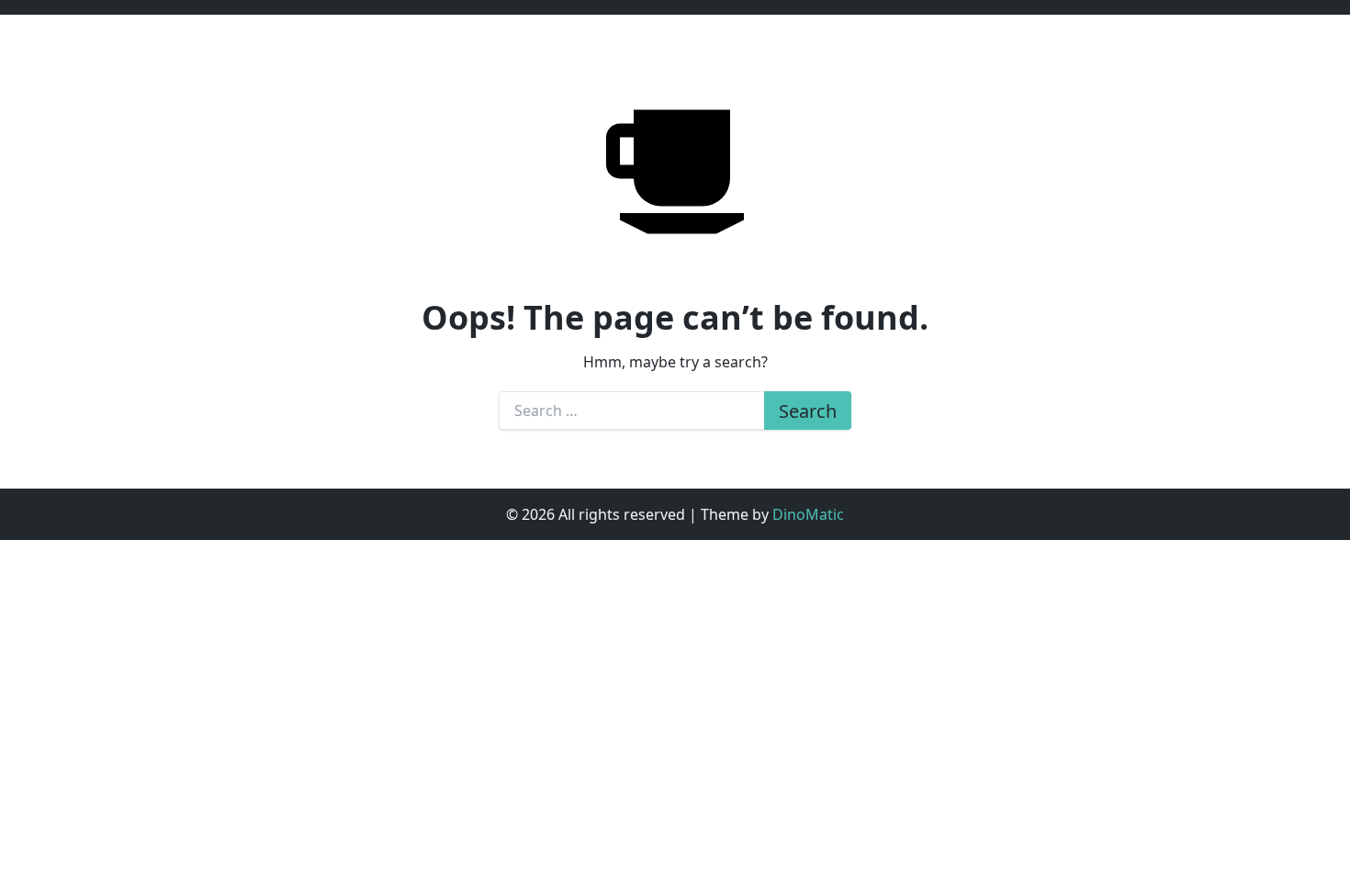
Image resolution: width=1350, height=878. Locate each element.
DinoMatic (808, 514)
